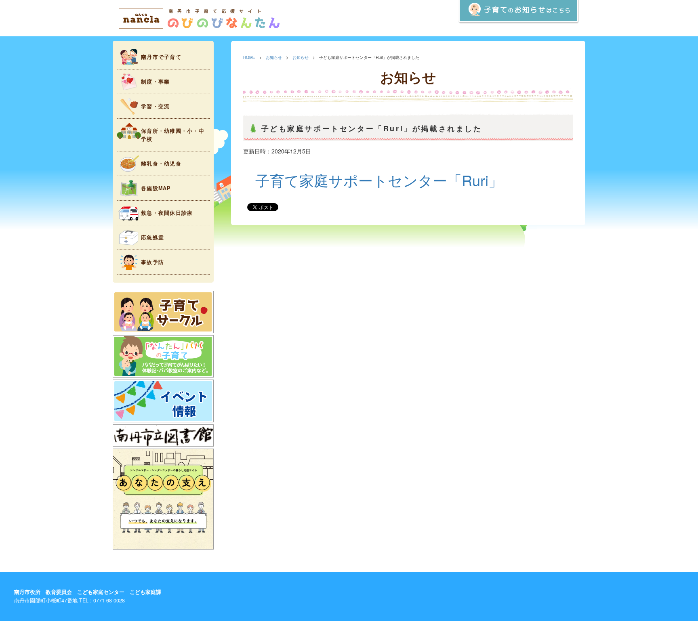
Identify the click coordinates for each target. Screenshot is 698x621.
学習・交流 (155, 106)
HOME (249, 57)
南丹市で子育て (161, 57)
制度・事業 (155, 81)
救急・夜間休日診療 (167, 212)
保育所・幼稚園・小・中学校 (172, 135)
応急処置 (152, 237)
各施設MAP (156, 188)
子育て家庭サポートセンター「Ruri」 (379, 180)
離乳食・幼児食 (161, 163)
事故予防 (152, 262)
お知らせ (274, 57)
